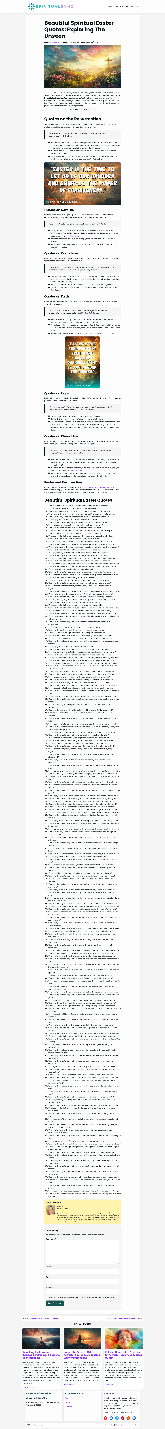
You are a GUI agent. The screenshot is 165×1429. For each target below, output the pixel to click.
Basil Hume (74, 236)
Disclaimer (135, 1425)
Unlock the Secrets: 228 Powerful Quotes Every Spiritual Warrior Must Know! (82, 1355)
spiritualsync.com (37, 1425)
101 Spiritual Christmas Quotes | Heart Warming (124, 1318)
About (67, 1398)
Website (49, 1287)
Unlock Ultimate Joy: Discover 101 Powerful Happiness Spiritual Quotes (124, 1355)
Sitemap (68, 1406)
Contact (68, 1402)
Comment (51, 1239)
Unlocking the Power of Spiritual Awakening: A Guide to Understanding (41, 1355)
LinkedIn (73, 1221)
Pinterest (78, 1221)
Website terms (125, 1425)
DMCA (106, 1425)
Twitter (68, 1221)
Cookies (111, 1425)
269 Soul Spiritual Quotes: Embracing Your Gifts (41, 1318)
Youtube (62, 1221)
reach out (116, 1217)
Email (49, 1277)
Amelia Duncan (55, 42)
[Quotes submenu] (111, 6)
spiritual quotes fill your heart (97, 487)
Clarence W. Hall (76, 470)
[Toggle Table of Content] (92, 109)
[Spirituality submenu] (124, 6)
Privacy (117, 1425)
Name (49, 1267)
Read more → (28, 1387)
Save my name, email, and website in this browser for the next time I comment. (82, 1297)
